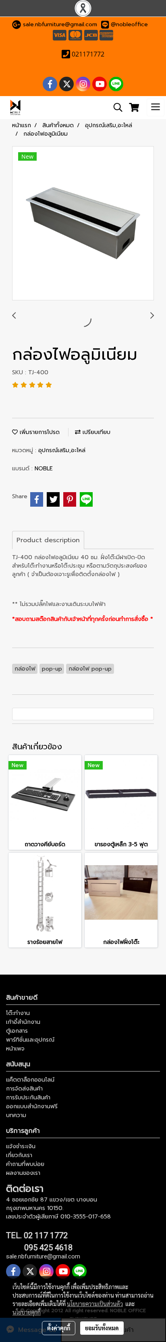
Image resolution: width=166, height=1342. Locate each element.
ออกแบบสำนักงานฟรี (32, 1106)
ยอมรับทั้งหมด (102, 1328)
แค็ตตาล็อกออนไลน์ (30, 1080)
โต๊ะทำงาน (18, 1013)
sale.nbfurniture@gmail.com (60, 24)
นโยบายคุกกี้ (26, 1312)
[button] (115, 107)
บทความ (16, 1115)
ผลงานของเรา (23, 1173)
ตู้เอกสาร (17, 1031)
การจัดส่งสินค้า (24, 1088)
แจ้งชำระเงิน (20, 1146)
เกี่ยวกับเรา (19, 1155)
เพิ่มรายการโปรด (39, 432)
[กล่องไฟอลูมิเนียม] (83, 224)
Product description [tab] (48, 540)
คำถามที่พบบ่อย (25, 1164)
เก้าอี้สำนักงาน (23, 1022)
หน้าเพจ (15, 1048)
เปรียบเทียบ (95, 432)
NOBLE (44, 468)
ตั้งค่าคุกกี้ (58, 1328)
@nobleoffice (129, 24)
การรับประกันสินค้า (28, 1097)
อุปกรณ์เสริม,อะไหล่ (61, 450)
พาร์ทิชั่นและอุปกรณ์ (30, 1040)
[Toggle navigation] (155, 107)
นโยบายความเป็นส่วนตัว (95, 1303)
